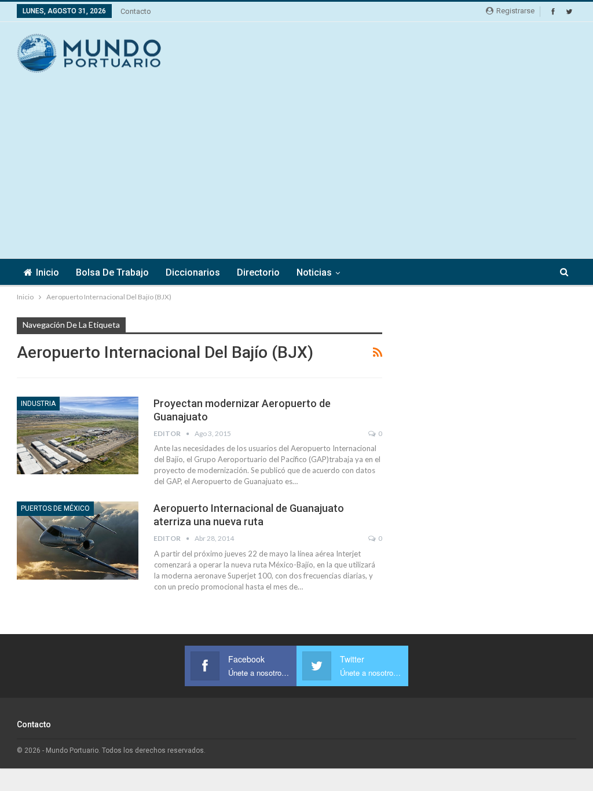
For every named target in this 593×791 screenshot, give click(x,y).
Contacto (135, 11)
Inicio (47, 272)
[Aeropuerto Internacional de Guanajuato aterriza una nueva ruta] (77, 540)
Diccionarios (193, 272)
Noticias (314, 272)
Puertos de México (55, 508)
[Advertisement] (440, 51)
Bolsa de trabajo (112, 272)
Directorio (258, 272)
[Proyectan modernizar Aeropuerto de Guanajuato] (77, 435)
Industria (38, 404)
